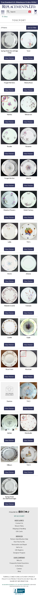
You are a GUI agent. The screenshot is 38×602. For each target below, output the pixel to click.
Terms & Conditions (11, 577)
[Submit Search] (8, 12)
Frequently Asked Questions (19, 563)
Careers (19, 568)
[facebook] (20, 512)
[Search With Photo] (30, 12)
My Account (19, 516)
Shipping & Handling (19, 528)
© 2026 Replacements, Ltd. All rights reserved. (16, 584)
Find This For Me (19, 542)
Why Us (19, 560)
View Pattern (9, 58)
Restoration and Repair (19, 544)
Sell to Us (19, 547)
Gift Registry (19, 550)
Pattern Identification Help (19, 539)
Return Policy (19, 526)
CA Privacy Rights (15, 579)
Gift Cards (19, 531)
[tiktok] (28, 512)
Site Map (24, 577)
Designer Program (19, 553)
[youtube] (26, 512)
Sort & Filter (32, 28)
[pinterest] (22, 512)
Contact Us (19, 523)
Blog (19, 571)
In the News (19, 566)
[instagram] (24, 512)
